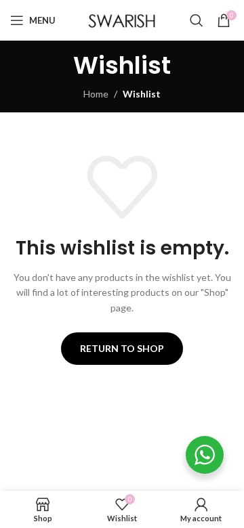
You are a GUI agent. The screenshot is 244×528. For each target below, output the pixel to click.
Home (95, 94)
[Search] (196, 20)
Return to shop (122, 348)
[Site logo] (122, 19)
